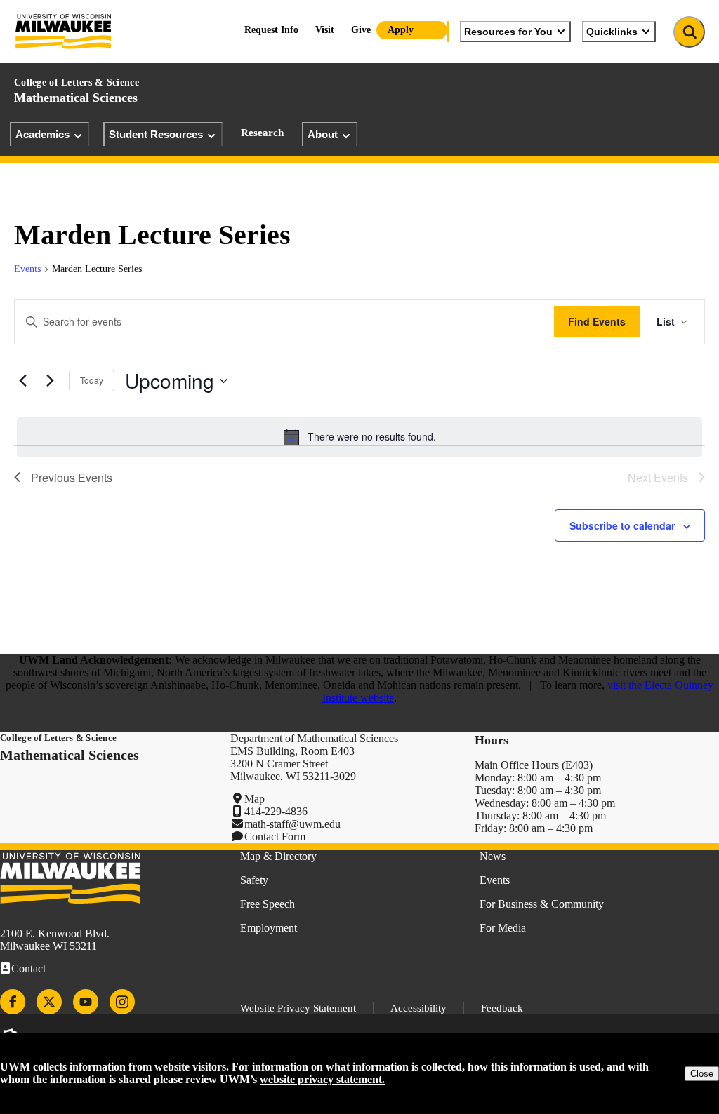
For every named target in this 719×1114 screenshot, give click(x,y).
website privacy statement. (322, 1079)
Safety (254, 880)
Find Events (597, 321)
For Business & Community (542, 904)
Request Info (271, 30)
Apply (401, 30)
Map (254, 799)
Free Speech (267, 904)
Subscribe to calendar (622, 525)
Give (361, 30)
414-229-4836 (276, 811)
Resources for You (508, 31)
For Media (503, 928)
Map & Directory (278, 856)
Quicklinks (612, 31)
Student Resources (156, 134)
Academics (42, 134)
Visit (324, 30)
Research (262, 132)
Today (91, 380)
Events (27, 269)
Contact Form (274, 837)
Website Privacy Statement (298, 1008)
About (323, 134)
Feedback (502, 1008)
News (493, 856)
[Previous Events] (22, 381)
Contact (28, 968)
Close (701, 1073)
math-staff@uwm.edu (292, 824)
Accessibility (418, 1008)
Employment (268, 928)
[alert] (359, 437)
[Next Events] (49, 381)
